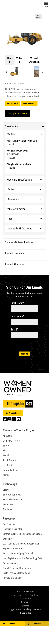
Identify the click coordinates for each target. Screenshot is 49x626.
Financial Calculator (12, 528)
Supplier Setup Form (12, 548)
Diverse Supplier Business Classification (22, 533)
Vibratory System (16, 209)
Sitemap (25, 605)
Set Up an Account (16, 113)
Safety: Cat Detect (12, 494)
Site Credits (25, 602)
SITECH (6, 489)
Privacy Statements (25, 591)
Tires (9, 218)
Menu (46, 6)
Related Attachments (16, 264)
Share (20, 83)
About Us (7, 435)
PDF (9, 83)
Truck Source (9, 460)
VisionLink (8, 504)
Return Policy (25, 598)
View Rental (28, 103)
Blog (5, 450)
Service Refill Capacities (19, 228)
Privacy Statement (12, 577)
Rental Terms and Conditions (17, 568)
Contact (12, 623)
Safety (6, 445)
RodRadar (7, 509)
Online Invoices (10, 563)
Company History (11, 440)
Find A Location (12, 413)
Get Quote (11, 103)
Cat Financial (9, 524)
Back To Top (25, 612)
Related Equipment (14, 253)
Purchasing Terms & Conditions (25, 595)
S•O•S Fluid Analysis (12, 499)
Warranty (7, 538)
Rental (6, 455)
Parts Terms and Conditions (16, 572)
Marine (6, 474)
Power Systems (10, 470)
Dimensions (13, 199)
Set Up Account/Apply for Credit (18, 553)
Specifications (12, 126)
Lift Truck (7, 465)
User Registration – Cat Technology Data (22, 558)
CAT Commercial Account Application (21, 543)
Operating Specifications (19, 179)
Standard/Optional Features (19, 242)
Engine (10, 189)
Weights (11, 134)
